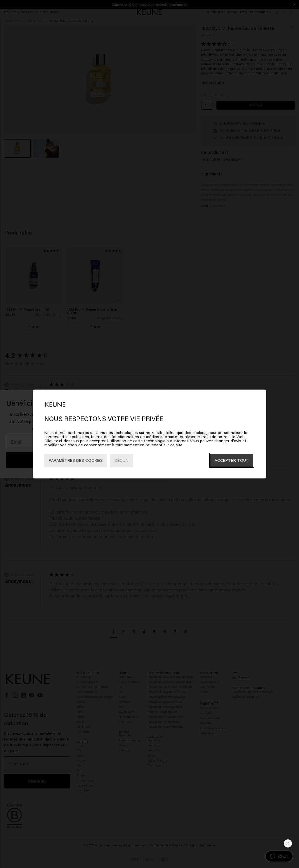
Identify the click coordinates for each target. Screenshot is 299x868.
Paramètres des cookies (76, 460)
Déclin (121, 460)
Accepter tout (232, 460)
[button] (288, 843)
